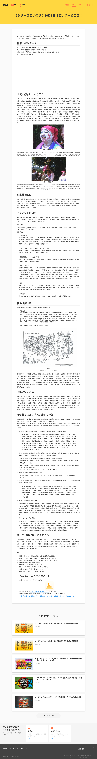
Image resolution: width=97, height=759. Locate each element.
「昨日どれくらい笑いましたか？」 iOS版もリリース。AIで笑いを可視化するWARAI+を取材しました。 (47, 596)
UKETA (80, 5)
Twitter (26, 748)
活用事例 (67, 5)
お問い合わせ (81, 749)
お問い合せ (88, 5)
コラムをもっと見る (48, 715)
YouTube (21, 748)
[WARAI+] (10, 4)
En (24, 5)
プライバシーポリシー (16, 756)
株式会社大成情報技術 (80, 755)
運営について (6, 756)
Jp (20, 5)
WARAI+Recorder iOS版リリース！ (39, 591)
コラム (74, 5)
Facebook (15, 748)
